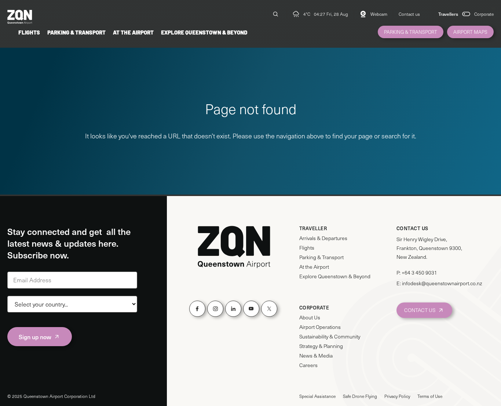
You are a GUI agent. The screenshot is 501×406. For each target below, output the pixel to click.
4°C (306, 14)
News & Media (316, 355)
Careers (308, 365)
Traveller (313, 228)
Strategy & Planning (321, 346)
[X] (269, 309)
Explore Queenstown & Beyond (204, 32)
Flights (29, 32)
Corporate (484, 14)
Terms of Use (429, 396)
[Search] (275, 13)
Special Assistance (317, 396)
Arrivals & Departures (323, 238)
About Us (309, 317)
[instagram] (215, 309)
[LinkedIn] (233, 309)
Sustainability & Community (329, 336)
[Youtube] (251, 309)
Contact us (409, 14)
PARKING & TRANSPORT (410, 32)
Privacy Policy (397, 396)
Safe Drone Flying (360, 396)
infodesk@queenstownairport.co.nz (442, 283)
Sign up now (35, 337)
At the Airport (133, 32)
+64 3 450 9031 (419, 272)
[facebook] (197, 309)
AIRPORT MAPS (470, 32)
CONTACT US (419, 310)
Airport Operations (320, 327)
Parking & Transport (76, 32)
